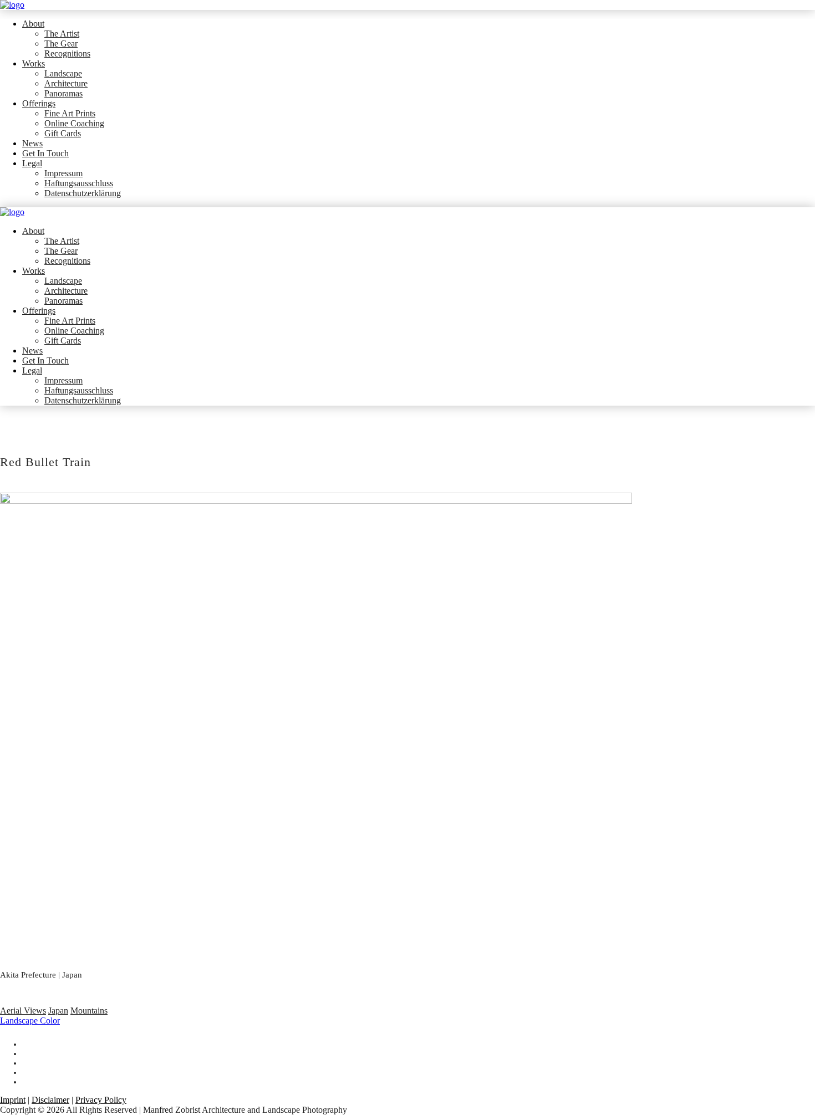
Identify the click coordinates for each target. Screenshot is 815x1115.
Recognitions (67, 53)
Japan (58, 1010)
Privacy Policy (100, 1099)
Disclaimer (50, 1099)
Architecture (66, 83)
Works (33, 63)
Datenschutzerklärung (82, 193)
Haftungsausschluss (78, 183)
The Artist (61, 33)
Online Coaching (74, 123)
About (33, 23)
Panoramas (63, 93)
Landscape (63, 73)
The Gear (61, 43)
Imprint (13, 1099)
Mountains (89, 1010)
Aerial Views (23, 1010)
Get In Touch (45, 153)
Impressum (63, 173)
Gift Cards (62, 133)
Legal (32, 163)
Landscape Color (30, 1020)
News (32, 143)
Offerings (38, 103)
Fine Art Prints (69, 113)
